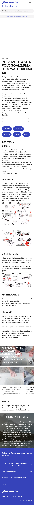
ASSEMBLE (7, 128)
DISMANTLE (18, 128)
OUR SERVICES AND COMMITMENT (14, 478)
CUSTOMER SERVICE (9, 471)
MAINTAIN (7, 134)
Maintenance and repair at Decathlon (16, 464)
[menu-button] (30, 2)
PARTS (26, 134)
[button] (12, 381)
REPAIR (17, 134)
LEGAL (4, 484)
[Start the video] (30, 362)
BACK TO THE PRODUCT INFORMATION (15, 120)
